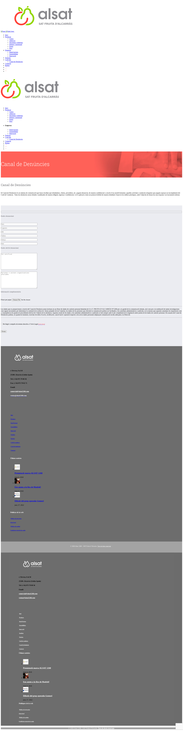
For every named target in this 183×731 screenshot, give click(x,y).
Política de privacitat (16, 518)
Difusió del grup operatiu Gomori (29, 501)
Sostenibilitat (14, 427)
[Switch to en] (6, 71)
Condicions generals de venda (17, 530)
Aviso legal (13, 522)
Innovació (13, 430)
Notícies (13, 438)
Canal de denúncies (15, 446)
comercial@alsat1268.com (19, 391)
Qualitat (13, 434)
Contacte (13, 450)
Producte (13, 419)
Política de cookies (15, 526)
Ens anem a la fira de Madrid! (28, 487)
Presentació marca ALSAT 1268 (28, 473)
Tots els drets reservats (104, 546)
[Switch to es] (6, 69)
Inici (12, 415)
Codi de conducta (15, 442)
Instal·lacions (14, 423)
